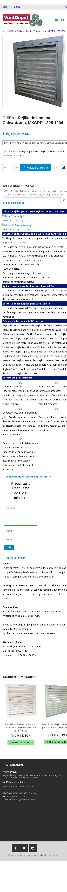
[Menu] (56, 20)
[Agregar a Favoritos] (55, 167)
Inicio (3, 31)
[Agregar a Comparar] (63, 167)
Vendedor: (7, 155)
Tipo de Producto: (11, 151)
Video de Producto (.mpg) (16, 229)
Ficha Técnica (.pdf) (12, 220)
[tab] (14, 203)
